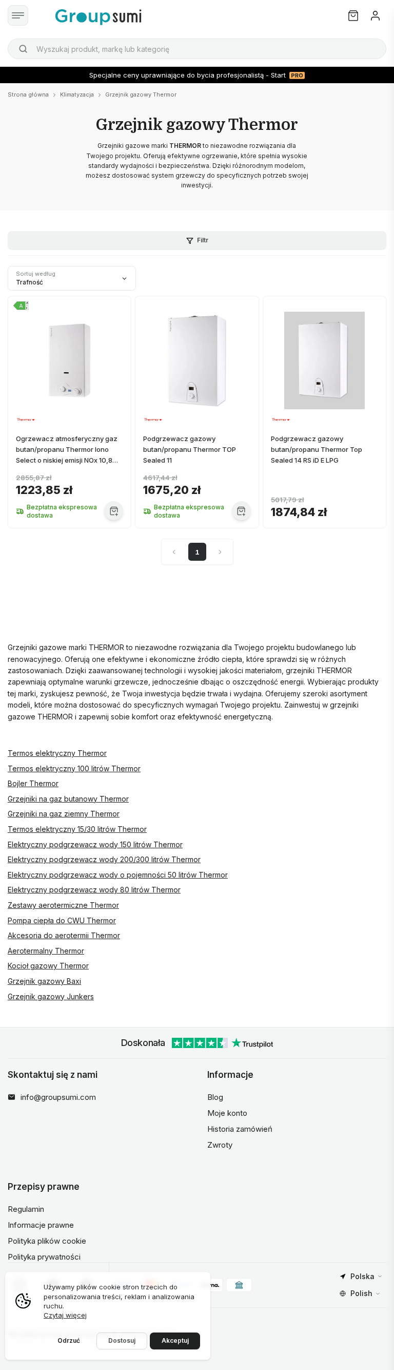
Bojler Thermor (33, 783)
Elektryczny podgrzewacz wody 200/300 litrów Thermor (104, 859)
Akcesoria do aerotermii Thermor (64, 935)
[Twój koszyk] (353, 15)
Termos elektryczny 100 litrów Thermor (74, 768)
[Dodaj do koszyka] (113, 510)
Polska (362, 1276)
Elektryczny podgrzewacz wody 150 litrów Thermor (95, 844)
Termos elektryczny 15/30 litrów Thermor (77, 829)
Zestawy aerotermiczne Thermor (63, 905)
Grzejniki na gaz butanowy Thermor (68, 798)
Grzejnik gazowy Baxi (44, 981)
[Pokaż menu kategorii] (18, 15)
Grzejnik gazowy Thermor (140, 94)
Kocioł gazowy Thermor (48, 965)
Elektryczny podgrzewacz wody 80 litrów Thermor (94, 889)
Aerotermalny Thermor (46, 950)
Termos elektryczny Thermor (57, 753)
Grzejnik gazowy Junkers (51, 996)
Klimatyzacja (77, 94)
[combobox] (197, 49)
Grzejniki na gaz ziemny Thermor (64, 813)
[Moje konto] (375, 15)
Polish (361, 1293)
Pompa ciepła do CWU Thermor (62, 920)
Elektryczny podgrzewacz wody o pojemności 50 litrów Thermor (118, 874)
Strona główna (28, 94)
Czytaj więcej (65, 1315)
